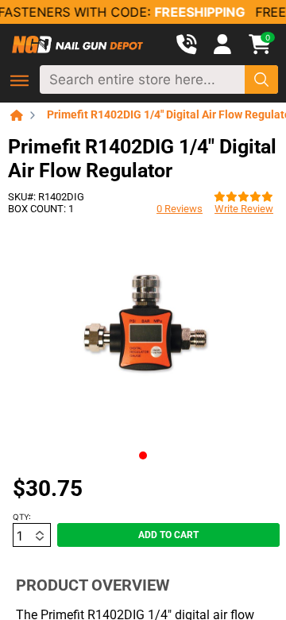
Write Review (243, 209)
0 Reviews (180, 209)
